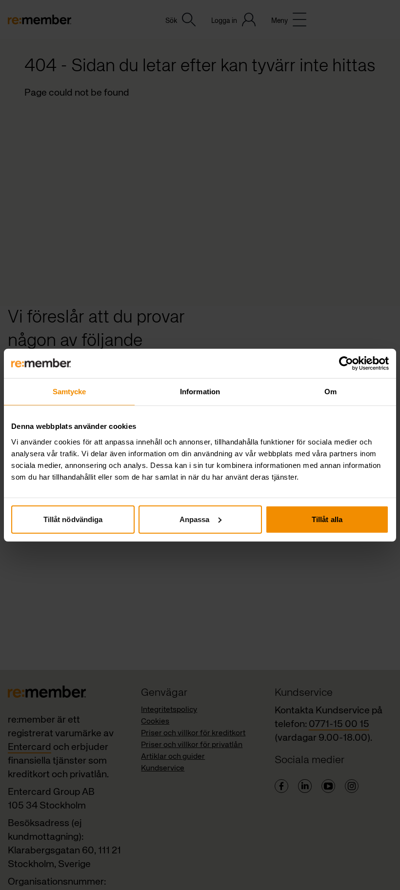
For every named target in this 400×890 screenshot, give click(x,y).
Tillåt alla (327, 519)
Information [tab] (200, 391)
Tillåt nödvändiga (73, 519)
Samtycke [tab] (69, 391)
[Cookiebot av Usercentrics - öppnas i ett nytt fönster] (346, 363)
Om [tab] (330, 391)
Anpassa (195, 519)
